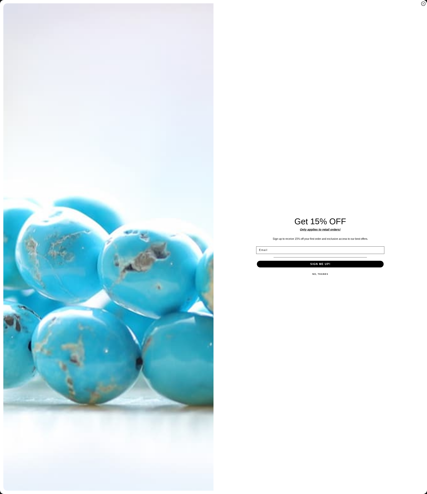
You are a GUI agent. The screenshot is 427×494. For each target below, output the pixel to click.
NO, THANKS (320, 274)
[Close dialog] (423, 4)
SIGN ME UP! (320, 264)
